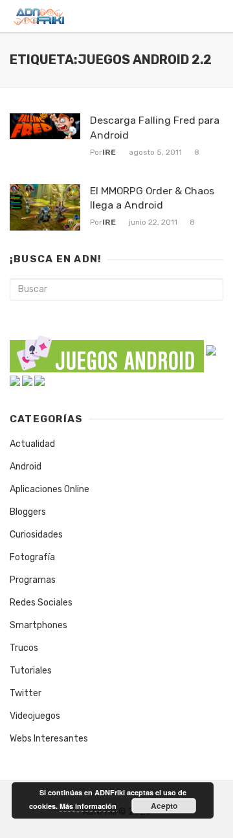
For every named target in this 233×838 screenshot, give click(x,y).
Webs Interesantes (49, 738)
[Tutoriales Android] (27, 380)
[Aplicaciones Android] (211, 350)
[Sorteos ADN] (39, 380)
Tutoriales (31, 670)
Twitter (25, 693)
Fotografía (32, 557)
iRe (109, 152)
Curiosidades (36, 534)
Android (25, 466)
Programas (33, 579)
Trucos (24, 647)
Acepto (164, 805)
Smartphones (38, 625)
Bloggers (28, 511)
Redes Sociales (41, 602)
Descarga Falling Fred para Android (154, 127)
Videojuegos (35, 715)
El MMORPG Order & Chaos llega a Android (152, 198)
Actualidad (32, 443)
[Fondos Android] (15, 380)
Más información (88, 806)
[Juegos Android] (107, 350)
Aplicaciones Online (49, 489)
